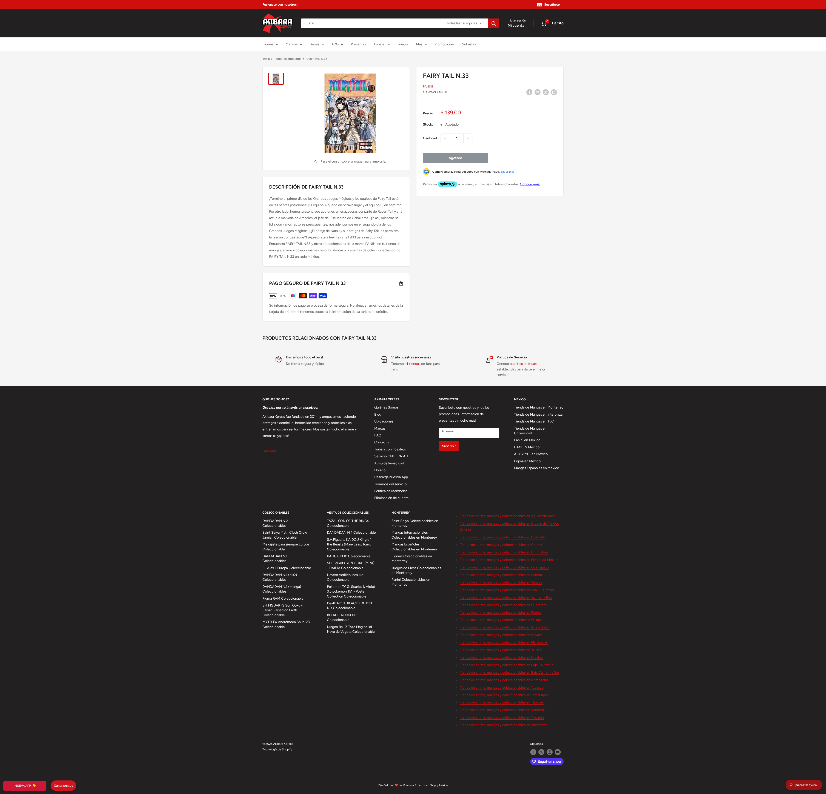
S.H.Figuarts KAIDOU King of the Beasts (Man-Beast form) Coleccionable (349, 544)
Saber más (508, 171)
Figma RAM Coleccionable (283, 598)
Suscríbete (552, 4)
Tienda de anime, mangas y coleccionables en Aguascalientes (507, 516)
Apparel (379, 44)
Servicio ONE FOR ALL (391, 456)
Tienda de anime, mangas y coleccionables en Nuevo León (505, 627)
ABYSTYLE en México (531, 454)
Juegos (403, 44)
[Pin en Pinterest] (538, 92)
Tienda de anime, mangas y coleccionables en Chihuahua (504, 552)
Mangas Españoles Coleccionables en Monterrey (414, 546)
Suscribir (449, 446)
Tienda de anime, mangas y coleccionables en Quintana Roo (506, 597)
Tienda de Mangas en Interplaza (538, 414)
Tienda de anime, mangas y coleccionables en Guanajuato (504, 567)
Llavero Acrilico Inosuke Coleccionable (345, 577)
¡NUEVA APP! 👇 (25, 786)
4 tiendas (413, 364)
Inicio (266, 59)
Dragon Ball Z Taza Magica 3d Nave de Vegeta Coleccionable (351, 629)
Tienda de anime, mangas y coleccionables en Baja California (506, 665)
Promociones (445, 44)
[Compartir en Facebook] (529, 92)
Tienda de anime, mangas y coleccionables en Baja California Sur (509, 672)
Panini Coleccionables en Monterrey (410, 581)
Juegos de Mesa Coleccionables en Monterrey (416, 570)
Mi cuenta (516, 25)
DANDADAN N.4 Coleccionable (351, 532)
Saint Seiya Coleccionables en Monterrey (414, 523)
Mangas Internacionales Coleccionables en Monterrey (414, 534)
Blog (377, 414)
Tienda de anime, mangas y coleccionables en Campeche (504, 680)
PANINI (428, 86)
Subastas (469, 44)
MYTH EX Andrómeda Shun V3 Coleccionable (286, 624)
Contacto (381, 442)
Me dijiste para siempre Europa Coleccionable (285, 546)
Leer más (269, 451)
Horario (379, 470)
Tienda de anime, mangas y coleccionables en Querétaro (503, 605)
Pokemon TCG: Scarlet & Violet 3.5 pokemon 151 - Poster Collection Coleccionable (351, 591)
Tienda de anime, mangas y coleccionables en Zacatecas (503, 725)
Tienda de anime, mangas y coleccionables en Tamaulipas (504, 695)
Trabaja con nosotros (390, 449)
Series (314, 44)
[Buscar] (493, 23)
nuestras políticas (523, 364)
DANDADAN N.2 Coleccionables (275, 523)
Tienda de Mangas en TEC (534, 421)
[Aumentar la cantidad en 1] (468, 138)
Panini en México (527, 440)
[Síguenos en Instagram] (550, 752)
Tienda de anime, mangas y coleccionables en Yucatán (502, 717)
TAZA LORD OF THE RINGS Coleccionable (348, 523)
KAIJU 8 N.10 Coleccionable (348, 556)
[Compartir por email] (554, 92)
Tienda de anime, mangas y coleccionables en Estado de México (509, 560)
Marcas (379, 428)
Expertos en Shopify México (431, 785)
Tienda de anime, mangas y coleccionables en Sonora (501, 575)
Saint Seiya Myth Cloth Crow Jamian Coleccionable (284, 534)
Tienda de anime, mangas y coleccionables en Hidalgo (501, 657)
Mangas (291, 44)
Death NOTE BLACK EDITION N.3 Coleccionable (349, 605)
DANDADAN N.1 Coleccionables (274, 558)
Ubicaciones (383, 421)
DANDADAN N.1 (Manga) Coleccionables (281, 589)
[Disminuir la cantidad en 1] (445, 138)
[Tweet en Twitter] (546, 92)
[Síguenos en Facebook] (533, 752)
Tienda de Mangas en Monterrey (538, 407)
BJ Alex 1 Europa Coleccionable (286, 568)
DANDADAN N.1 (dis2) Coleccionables (279, 577)
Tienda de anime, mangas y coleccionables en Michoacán (504, 642)
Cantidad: (430, 138)
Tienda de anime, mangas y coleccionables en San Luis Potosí (507, 590)
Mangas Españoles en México (536, 468)
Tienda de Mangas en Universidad (530, 430)
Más (419, 44)
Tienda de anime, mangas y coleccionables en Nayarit (501, 635)
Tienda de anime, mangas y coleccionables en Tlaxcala (502, 702)
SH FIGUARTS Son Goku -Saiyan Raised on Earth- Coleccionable (282, 610)
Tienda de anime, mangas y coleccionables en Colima (501, 545)
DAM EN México (526, 447)
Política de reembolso (390, 491)
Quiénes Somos (386, 407)
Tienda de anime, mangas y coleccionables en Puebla (500, 612)
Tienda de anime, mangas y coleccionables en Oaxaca (501, 620)
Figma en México (527, 461)
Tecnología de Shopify (277, 749)
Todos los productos (287, 59)
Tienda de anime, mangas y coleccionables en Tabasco (502, 687)
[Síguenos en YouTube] (558, 752)
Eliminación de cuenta (391, 498)
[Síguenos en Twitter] (541, 752)
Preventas (358, 44)
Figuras (267, 44)
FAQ (377, 435)
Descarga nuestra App (391, 477)
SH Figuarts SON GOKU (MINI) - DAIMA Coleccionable (350, 565)
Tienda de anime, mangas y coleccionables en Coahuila (502, 537)
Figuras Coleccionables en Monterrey (411, 558)
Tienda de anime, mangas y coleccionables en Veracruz (502, 710)
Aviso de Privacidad (389, 463)
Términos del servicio (390, 484)
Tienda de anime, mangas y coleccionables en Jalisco (501, 650)
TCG (335, 44)
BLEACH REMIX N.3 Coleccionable (342, 617)
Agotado (455, 158)
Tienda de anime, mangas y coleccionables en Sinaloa (501, 582)
